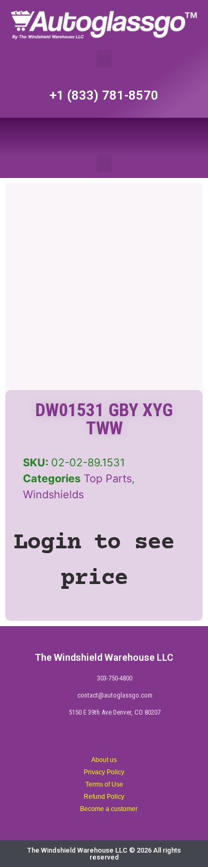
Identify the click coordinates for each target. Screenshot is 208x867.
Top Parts (108, 478)
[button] (104, 59)
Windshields (53, 494)
